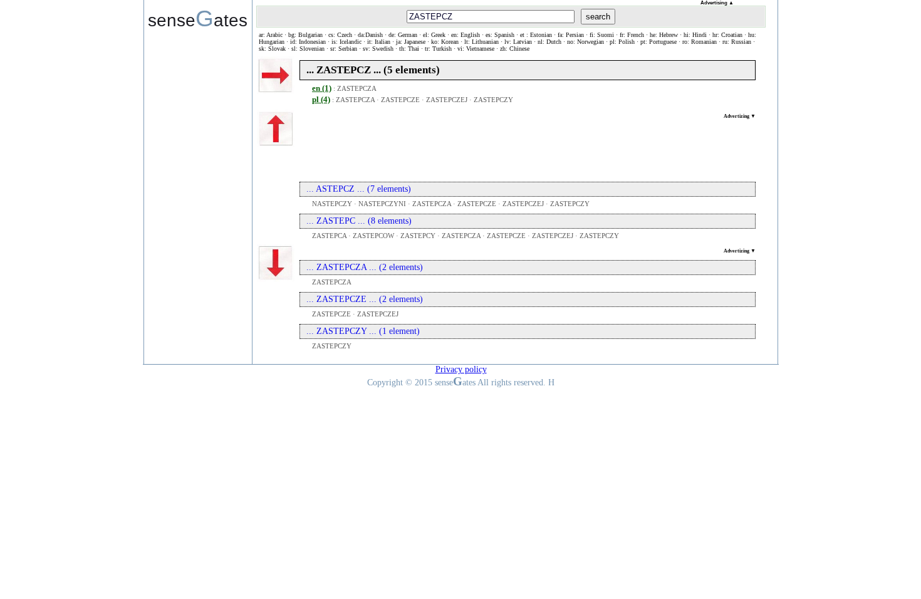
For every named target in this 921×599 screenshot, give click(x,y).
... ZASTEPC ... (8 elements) (359, 221)
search (598, 16)
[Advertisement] (527, 147)
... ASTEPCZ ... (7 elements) (358, 189)
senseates (197, 18)
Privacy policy (461, 369)
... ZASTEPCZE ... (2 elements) (364, 299)
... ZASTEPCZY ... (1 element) (363, 331)
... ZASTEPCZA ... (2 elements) (364, 267)
